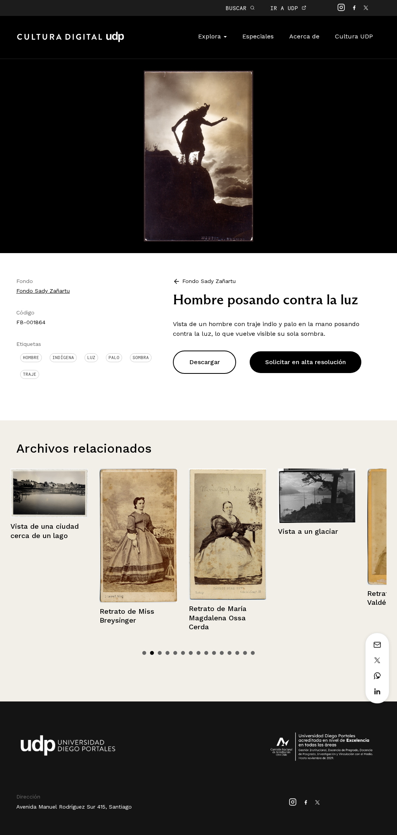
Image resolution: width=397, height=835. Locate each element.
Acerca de (304, 36)
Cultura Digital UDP (70, 41)
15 (253, 653)
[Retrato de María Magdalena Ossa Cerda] (201, 534)
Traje (29, 374)
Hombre (31, 357)
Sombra (141, 357)
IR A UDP (286, 8)
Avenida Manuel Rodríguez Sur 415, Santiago (74, 807)
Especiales (258, 36)
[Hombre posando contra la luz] (198, 155)
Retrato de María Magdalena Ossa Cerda (191, 617)
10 (214, 653)
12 (229, 653)
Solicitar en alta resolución (305, 362)
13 (237, 653)
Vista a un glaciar (282, 531)
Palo (114, 357)
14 (245, 653)
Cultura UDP (354, 36)
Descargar (204, 362)
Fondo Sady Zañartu (43, 291)
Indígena (63, 357)
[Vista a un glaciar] (290, 496)
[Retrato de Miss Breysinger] (112, 535)
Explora (210, 36)
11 (222, 653)
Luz (91, 357)
